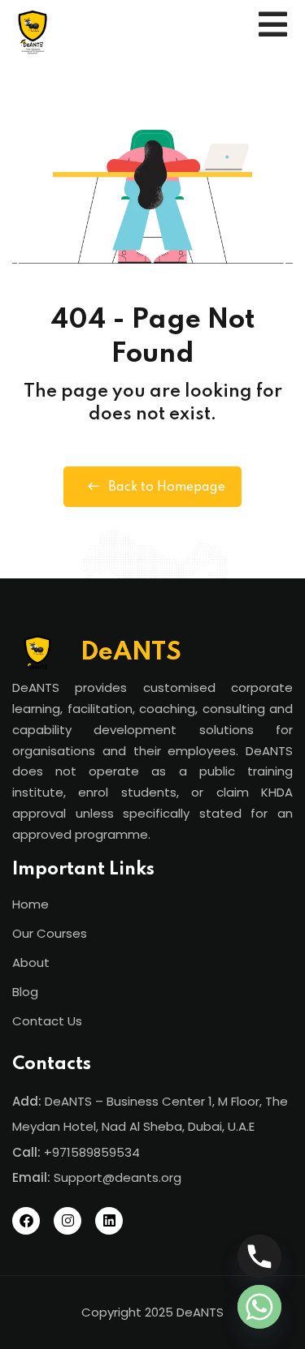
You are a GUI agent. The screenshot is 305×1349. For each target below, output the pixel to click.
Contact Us (47, 1020)
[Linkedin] (109, 1221)
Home (30, 904)
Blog (25, 991)
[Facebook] (26, 1221)
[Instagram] (67, 1221)
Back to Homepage (166, 487)
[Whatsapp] (259, 1307)
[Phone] (259, 1256)
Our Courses (49, 933)
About (31, 962)
